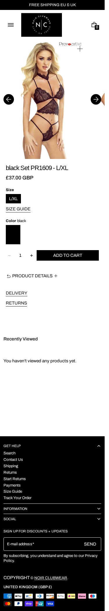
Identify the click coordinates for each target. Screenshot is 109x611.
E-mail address (19, 544)
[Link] (52, 5)
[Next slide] (96, 99)
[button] (10, 25)
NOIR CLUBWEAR (50, 578)
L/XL (13, 198)
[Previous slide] (8, 99)
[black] (13, 234)
